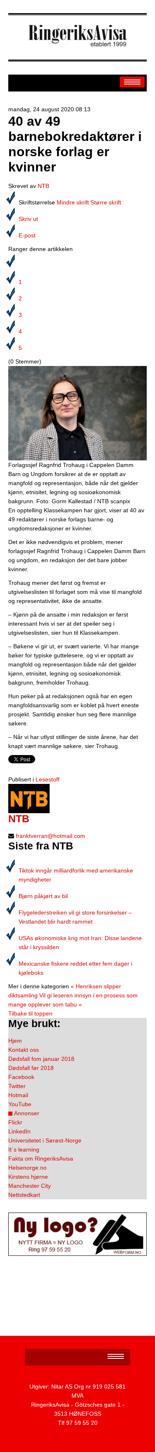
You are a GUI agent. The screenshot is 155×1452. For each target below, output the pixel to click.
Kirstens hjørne (28, 1176)
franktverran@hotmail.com (50, 836)
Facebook (21, 1077)
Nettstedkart (24, 1195)
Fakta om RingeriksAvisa (40, 1158)
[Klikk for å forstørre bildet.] (77, 412)
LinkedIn (19, 1131)
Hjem (15, 1040)
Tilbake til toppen (30, 1013)
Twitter (17, 1086)
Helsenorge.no (27, 1167)
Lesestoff (48, 779)
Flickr (15, 1122)
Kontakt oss (23, 1049)
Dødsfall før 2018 (31, 1068)
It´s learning (23, 1149)
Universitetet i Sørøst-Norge (44, 1140)
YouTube (19, 1104)
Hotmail (18, 1095)
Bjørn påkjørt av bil (43, 896)
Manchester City (29, 1185)
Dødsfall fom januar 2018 (41, 1059)
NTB (43, 186)
